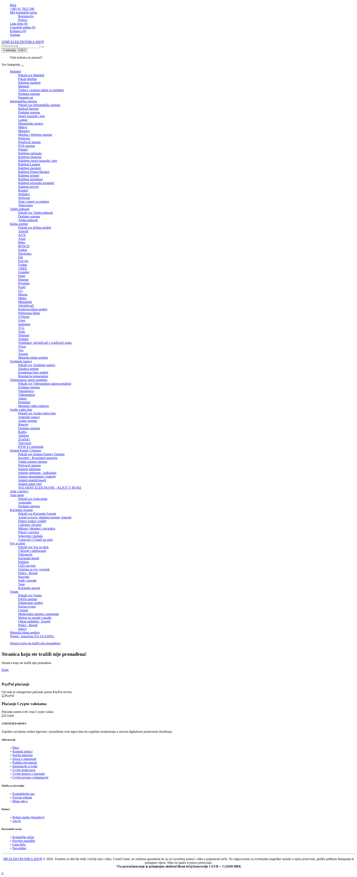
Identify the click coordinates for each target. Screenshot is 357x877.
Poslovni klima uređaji (32, 309)
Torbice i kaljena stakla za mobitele (41, 90)
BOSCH (24, 246)
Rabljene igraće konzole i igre (37, 160)
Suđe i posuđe (27, 580)
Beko (21, 242)
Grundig (23, 272)
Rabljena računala (30, 153)
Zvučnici (24, 439)
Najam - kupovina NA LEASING (32, 636)
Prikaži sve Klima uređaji (34, 227)
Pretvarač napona (29, 465)
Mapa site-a (19, 801)
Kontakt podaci (22, 751)
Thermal (23, 335)
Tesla (21, 331)
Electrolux (25, 253)
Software (24, 198)
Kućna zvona (27, 606)
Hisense (23, 279)
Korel (22, 287)
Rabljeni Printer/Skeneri (33, 172)
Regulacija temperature (33, 376)
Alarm (22, 398)
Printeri (23, 149)
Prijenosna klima (29, 313)
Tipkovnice (25, 205)
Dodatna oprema (29, 94)
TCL (21, 328)
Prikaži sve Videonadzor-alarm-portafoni (44, 383)
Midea (22, 298)
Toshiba (23, 339)
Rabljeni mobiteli (29, 82)
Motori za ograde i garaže (34, 617)
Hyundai (24, 283)
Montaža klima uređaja (33, 357)
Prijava (22, 20)
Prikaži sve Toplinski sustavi (36, 365)
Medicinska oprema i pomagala (38, 614)
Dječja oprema (27, 599)
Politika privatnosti (24, 762)
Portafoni (24, 402)
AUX (22, 235)
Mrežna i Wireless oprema (35, 134)
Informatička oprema (23, 101)
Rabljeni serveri (28, 186)
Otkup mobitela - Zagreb (34, 621)
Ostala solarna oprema (32, 461)
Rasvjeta (23, 577)
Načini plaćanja (22, 755)
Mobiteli (15, 71)
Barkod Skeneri (28, 108)
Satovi (22, 629)
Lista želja (19, 844)
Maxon (22, 294)
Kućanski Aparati (21, 510)
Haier (21, 276)
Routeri (23, 190)
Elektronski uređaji (30, 603)
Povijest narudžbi (23, 841)
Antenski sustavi (29, 417)
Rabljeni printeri (28, 175)
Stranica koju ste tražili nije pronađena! (35, 643)
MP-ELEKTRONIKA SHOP (22, 859)
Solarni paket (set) (30, 484)
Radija (22, 432)
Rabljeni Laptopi (29, 164)
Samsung (24, 324)
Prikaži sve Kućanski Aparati (37, 513)
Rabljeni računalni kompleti (36, 183)
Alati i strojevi (19, 491)
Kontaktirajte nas (23, 793)
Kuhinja (23, 562)
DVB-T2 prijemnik (30, 447)
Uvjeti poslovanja (23, 770)
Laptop (22, 120)
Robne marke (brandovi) (28, 817)
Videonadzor (26, 394)
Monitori (24, 131)
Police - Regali (27, 573)
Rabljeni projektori (30, 179)
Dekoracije (25, 554)
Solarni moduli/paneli (32, 480)
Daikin (22, 250)
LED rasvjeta (27, 565)
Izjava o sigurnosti (24, 759)
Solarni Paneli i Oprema (25, 450)
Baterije (23, 424)
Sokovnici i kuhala (30, 536)
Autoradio (24, 502)
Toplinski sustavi (21, 361)
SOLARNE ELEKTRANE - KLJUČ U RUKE (49, 487)
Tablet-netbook (28, 220)
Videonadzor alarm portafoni (28, 380)
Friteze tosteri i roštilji (32, 521)
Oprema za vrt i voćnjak (34, 569)
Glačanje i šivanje (29, 525)
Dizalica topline (28, 368)
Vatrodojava (26, 391)
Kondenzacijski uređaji (33, 372)
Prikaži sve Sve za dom (33, 547)
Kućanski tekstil (28, 558)
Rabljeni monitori (29, 168)
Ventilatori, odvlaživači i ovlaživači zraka (45, 342)
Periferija (24, 138)
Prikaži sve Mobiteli (31, 75)
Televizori (24, 443)
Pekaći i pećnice (28, 532)
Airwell (23, 231)
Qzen (21, 320)
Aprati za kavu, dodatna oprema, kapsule (44, 517)
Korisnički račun (23, 837)
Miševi (22, 127)
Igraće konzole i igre (31, 116)
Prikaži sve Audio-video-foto (37, 413)
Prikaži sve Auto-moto (32, 499)
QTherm (23, 316)
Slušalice (24, 194)
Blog (15, 747)
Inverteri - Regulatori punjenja (37, 458)
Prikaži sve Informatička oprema (39, 105)
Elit (20, 257)
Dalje (5, 670)
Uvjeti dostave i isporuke (28, 773)
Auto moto (17, 495)
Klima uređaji (19, 224)
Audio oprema (27, 421)
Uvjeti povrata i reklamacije (30, 777)
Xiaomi (23, 354)
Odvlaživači (26, 305)
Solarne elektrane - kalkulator (37, 473)
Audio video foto (21, 409)
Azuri (22, 238)
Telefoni (23, 435)
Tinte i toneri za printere (33, 201)
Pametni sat (25, 97)
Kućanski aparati (29, 588)
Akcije (16, 821)
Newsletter (19, 848)
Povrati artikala (22, 797)
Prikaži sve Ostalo (30, 595)
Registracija (25, 16)
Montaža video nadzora (33, 406)
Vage (21, 584)
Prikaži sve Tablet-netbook (35, 212)
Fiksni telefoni (27, 79)
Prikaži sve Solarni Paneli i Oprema (41, 454)
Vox (21, 350)
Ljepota (23, 610)
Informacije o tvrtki (24, 766)
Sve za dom (17, 543)
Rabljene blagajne (30, 157)
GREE (22, 268)
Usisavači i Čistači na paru (35, 539)
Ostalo (14, 591)
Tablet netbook (19, 209)
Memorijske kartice (30, 123)
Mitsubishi (25, 302)
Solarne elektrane (29, 469)
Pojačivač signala (29, 142)
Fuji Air (23, 261)
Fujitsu (22, 264)
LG (20, 290)
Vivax (22, 346)
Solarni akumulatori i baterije (37, 476)
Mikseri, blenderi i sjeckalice (36, 528)
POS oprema (26, 146)
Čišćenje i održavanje (32, 551)
